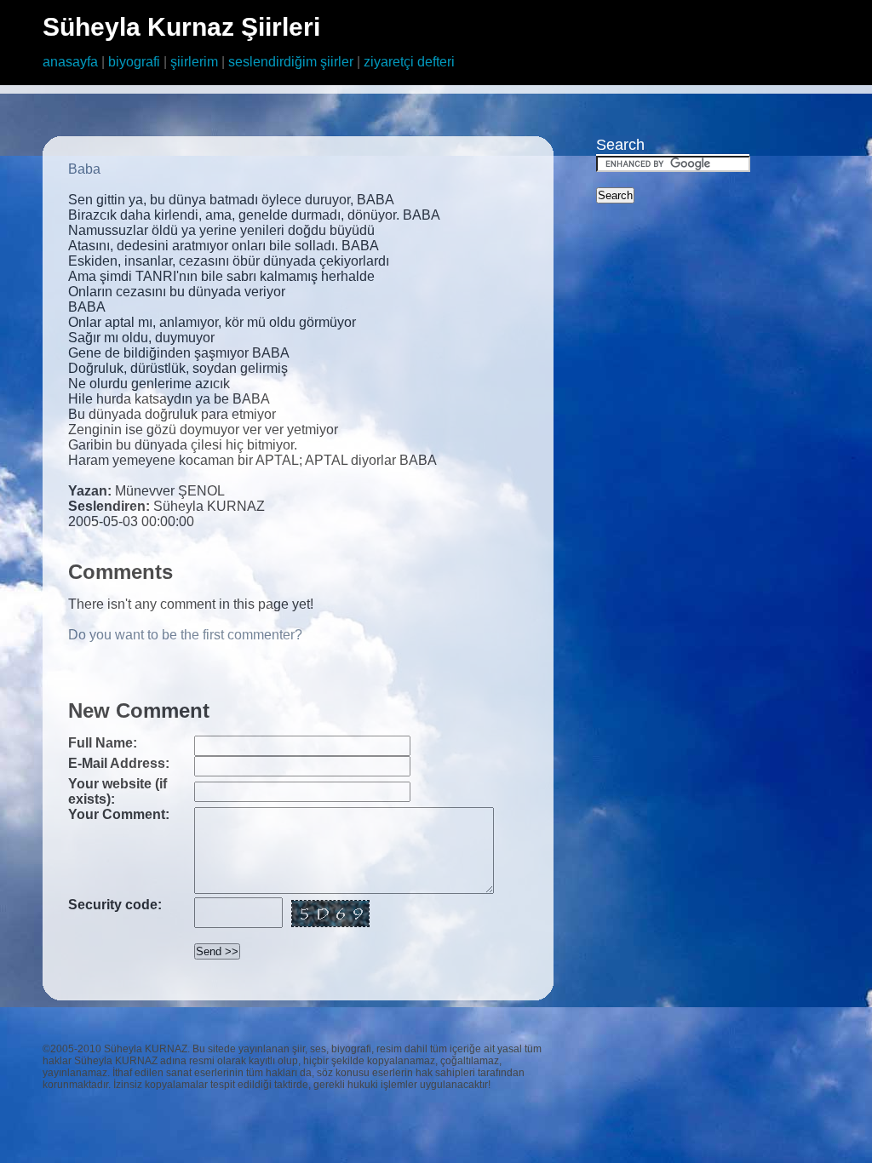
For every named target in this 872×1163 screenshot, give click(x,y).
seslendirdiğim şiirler (290, 61)
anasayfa (70, 61)
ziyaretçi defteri (409, 61)
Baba (84, 169)
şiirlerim (194, 61)
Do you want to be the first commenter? (185, 634)
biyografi (134, 61)
